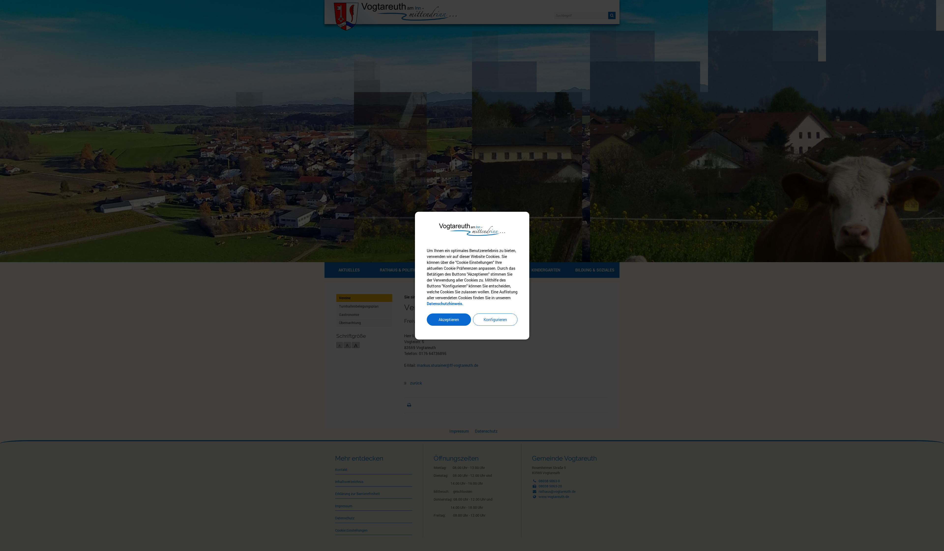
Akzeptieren (449, 319)
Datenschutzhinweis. (445, 303)
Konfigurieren (495, 319)
